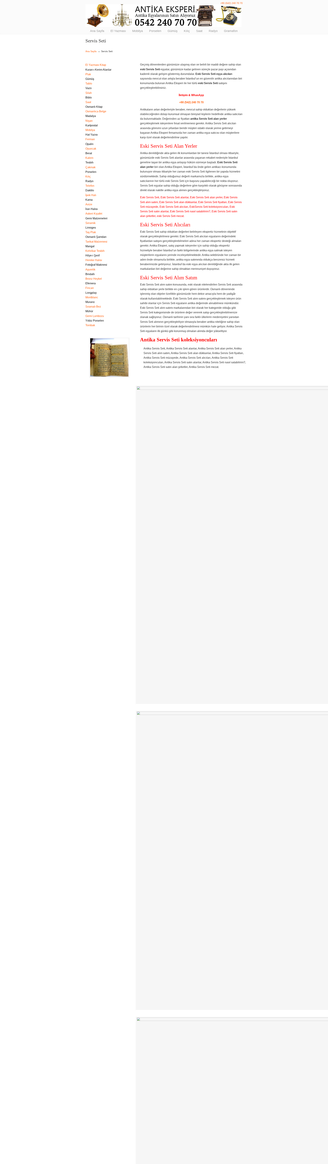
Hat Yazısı (91, 134)
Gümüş (89, 78)
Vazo (88, 88)
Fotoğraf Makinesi (96, 264)
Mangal (89, 246)
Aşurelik (90, 269)
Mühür (89, 311)
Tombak (90, 325)
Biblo (88, 97)
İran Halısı (91, 209)
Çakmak (90, 167)
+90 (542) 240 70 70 (231, 3)
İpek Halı (90, 195)
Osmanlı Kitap (93, 106)
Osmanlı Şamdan (95, 236)
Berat (88, 153)
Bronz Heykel (93, 278)
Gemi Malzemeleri (96, 218)
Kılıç (88, 176)
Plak (88, 74)
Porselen (90, 171)
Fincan (89, 288)
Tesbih (89, 162)
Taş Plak (90, 232)
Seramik (90, 223)
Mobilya (90, 130)
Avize (88, 204)
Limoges (90, 227)
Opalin (89, 144)
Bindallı (90, 274)
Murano (90, 302)
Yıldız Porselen (94, 320)
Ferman (90, 139)
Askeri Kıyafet (93, 213)
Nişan (89, 120)
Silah (88, 92)
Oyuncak (90, 148)
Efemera (90, 283)
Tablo (88, 83)
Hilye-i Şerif (92, 255)
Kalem (89, 157)
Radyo (89, 181)
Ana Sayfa (91, 51)
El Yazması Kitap (95, 64)
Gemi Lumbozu (94, 316)
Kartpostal (91, 125)
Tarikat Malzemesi (96, 241)
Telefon (89, 185)
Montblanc (91, 297)
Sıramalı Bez (93, 306)
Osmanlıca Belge (95, 111)
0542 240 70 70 (164, 15)
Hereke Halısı (93, 260)
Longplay (91, 292)
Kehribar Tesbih (95, 250)
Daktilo (89, 190)
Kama (89, 199)
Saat (88, 102)
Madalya (90, 116)
